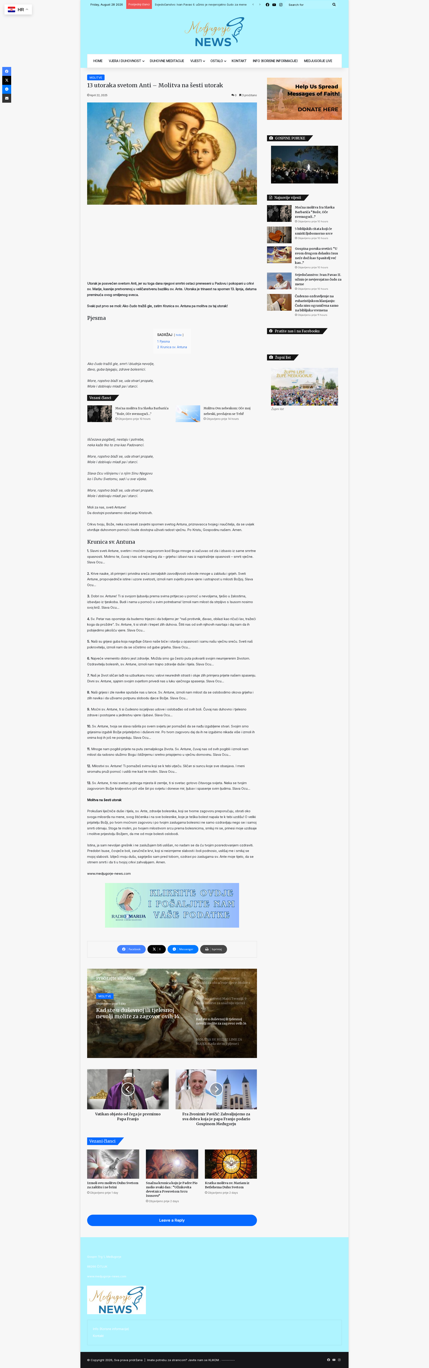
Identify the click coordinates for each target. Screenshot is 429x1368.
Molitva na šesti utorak (104, 800)
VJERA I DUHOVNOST (125, 61)
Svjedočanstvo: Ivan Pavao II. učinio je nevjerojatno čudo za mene (318, 279)
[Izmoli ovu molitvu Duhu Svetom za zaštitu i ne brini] (113, 1164)
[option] (172, 1013)
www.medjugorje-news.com (109, 873)
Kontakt (98, 1336)
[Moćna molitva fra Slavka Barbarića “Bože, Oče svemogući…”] (99, 413)
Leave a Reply (172, 1220)
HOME (98, 61)
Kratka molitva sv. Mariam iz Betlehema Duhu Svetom (227, 1185)
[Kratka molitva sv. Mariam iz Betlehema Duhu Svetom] (231, 1164)
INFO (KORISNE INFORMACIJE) (275, 61)
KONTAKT (239, 61)
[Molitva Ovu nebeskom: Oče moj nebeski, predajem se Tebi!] (188, 413)
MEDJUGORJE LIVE (318, 61)
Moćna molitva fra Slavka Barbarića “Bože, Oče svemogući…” (314, 212)
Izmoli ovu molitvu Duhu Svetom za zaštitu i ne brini (112, 1185)
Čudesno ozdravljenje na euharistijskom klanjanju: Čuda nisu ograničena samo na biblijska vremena (225, 4)
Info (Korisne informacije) (111, 1329)
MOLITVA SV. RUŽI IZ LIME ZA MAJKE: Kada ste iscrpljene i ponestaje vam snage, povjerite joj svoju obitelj (139, 1013)
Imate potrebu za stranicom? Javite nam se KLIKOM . (184, 1360)
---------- (228, 1360)
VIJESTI (196, 61)
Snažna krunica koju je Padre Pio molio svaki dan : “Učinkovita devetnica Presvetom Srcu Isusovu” (172, 1189)
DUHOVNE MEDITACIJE (167, 61)
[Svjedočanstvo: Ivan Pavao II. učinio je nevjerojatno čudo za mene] (279, 281)
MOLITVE (96, 77)
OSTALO (216, 61)
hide (179, 335)
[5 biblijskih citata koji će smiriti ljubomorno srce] (279, 235)
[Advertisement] (172, 242)
